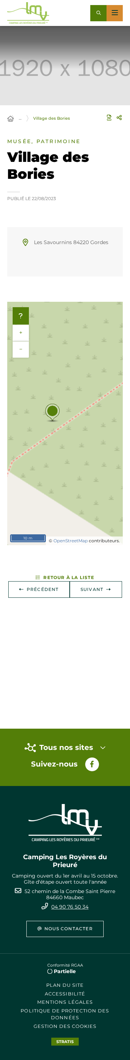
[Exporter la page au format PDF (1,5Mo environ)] (109, 117)
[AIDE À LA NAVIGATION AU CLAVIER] (21, 315)
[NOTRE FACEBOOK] (92, 764)
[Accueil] (10, 119)
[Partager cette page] (119, 117)
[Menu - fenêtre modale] (115, 13)
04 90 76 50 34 (69, 907)
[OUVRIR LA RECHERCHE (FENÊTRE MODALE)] (98, 13)
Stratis (65, 1041)
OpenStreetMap (70, 540)
